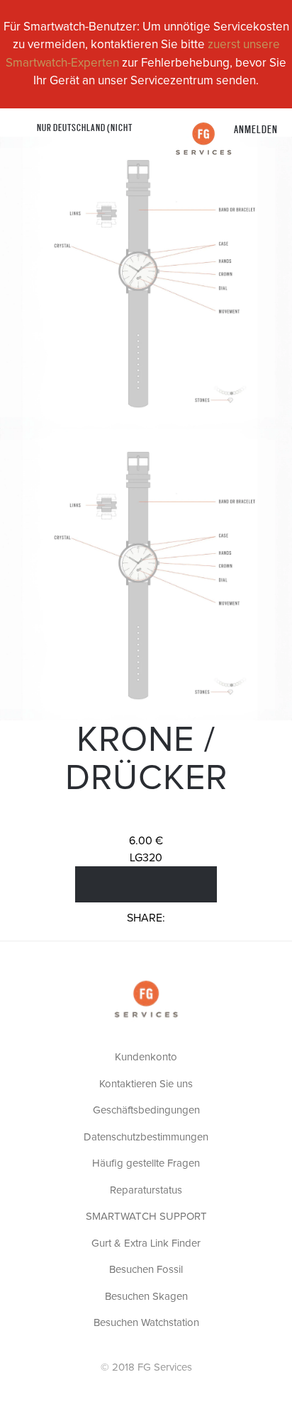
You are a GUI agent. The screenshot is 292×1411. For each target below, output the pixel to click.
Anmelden (256, 128)
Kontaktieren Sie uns (146, 1084)
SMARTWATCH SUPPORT (146, 1216)
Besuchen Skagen (146, 1296)
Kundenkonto (146, 1057)
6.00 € (146, 840)
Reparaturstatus (146, 1190)
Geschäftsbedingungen (146, 1110)
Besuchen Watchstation (146, 1323)
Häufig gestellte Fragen (146, 1163)
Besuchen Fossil (146, 1269)
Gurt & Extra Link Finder (146, 1243)
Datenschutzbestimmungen (146, 1137)
